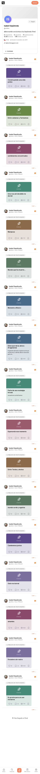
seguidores (8, 34)
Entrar (35, 3)
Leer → (34, 92)
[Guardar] (28, 86)
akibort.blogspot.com (12, 43)
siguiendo (17, 34)
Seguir (33, 21)
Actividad (10, 51)
